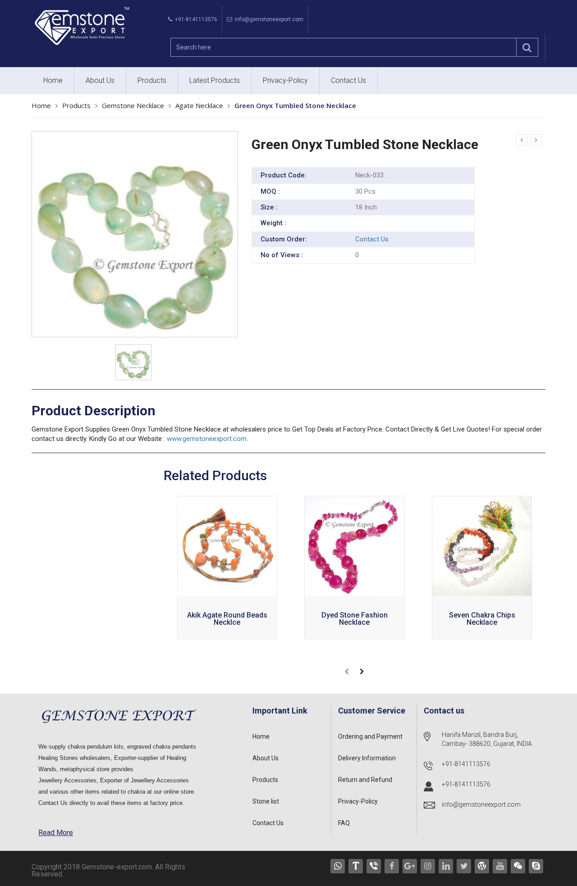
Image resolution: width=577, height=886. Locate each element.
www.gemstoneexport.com (207, 439)
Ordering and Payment (370, 736)
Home (53, 80)
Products (151, 80)
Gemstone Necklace (133, 105)
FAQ (344, 823)
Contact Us (348, 80)
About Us (100, 80)
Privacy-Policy (285, 80)
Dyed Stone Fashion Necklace (354, 619)
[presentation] (346, 671)
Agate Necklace (199, 105)
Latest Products (214, 80)
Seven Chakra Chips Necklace (482, 619)
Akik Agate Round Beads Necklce (227, 619)
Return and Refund (365, 779)
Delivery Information (367, 758)
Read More (55, 832)
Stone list (265, 801)
